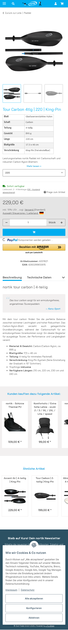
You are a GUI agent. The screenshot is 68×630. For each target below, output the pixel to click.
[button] (13, 3)
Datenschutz (27, 589)
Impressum (11, 589)
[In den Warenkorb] (5, 18)
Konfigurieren (34, 608)
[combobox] (34, 172)
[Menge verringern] (6, 222)
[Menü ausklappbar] (4, 2)
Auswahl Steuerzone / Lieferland (21, 213)
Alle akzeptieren (34, 598)
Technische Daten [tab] (39, 277)
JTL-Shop (50, 626)
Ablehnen (34, 617)
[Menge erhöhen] (61, 222)
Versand (29, 209)
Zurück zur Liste (13, 13)
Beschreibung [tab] (12, 277)
